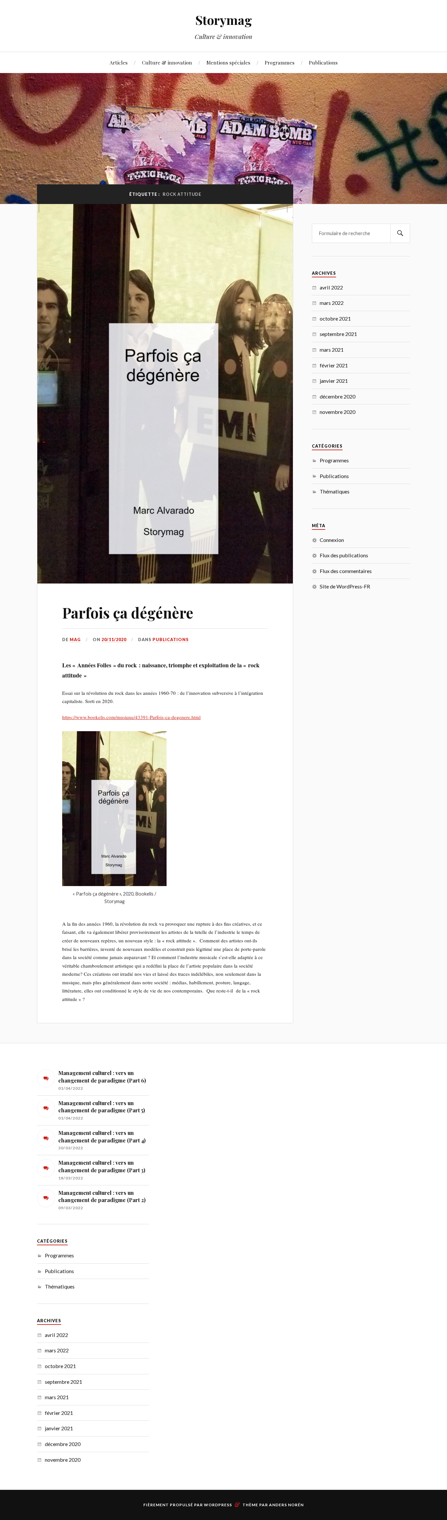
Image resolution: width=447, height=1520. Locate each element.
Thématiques (334, 491)
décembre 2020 (337, 396)
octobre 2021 (335, 318)
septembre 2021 (338, 334)
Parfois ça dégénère (127, 612)
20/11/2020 (113, 639)
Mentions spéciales (228, 62)
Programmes (280, 62)
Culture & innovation (167, 62)
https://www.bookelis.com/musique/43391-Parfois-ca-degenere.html (131, 717)
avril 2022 (331, 287)
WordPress (218, 1504)
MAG (75, 639)
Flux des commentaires (346, 571)
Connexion (332, 540)
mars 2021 (332, 349)
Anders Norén (286, 1504)
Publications (323, 62)
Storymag (223, 19)
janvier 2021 (334, 381)
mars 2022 (332, 303)
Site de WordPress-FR (345, 586)
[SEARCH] (400, 233)
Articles (119, 62)
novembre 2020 (337, 412)
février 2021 (334, 365)
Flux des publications (344, 555)
